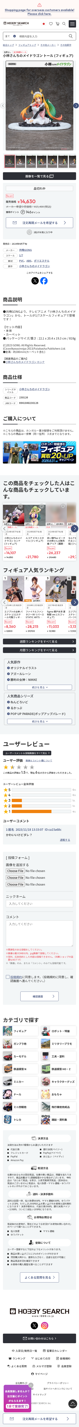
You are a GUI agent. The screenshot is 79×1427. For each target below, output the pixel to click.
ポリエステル (41, 260)
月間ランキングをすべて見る (39, 650)
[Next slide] (76, 105)
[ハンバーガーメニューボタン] (72, 24)
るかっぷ (16, 708)
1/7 (21, 255)
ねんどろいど (19, 702)
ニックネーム (16, 896)
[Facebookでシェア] (44, 280)
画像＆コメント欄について (39, 760)
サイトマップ (39, 1394)
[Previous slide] (3, 105)
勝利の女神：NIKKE (23, 679)
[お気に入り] (51, 23)
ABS (28, 260)
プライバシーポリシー (58, 1383)
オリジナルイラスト (23, 668)
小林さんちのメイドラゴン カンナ (25, 362)
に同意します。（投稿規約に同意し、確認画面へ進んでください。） (41, 979)
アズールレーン (20, 673)
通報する (65, 840)
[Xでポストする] (35, 280)
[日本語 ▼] (44, 23)
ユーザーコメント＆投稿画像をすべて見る (26, 753)
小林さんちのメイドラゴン (34, 266)
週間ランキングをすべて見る (39, 641)
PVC (21, 260)
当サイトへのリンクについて (58, 1388)
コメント (12, 916)
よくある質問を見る (38, 1277)
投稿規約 (16, 977)
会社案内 (19, 1383)
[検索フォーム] (64, 23)
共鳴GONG (25, 250)
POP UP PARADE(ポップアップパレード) (37, 713)
